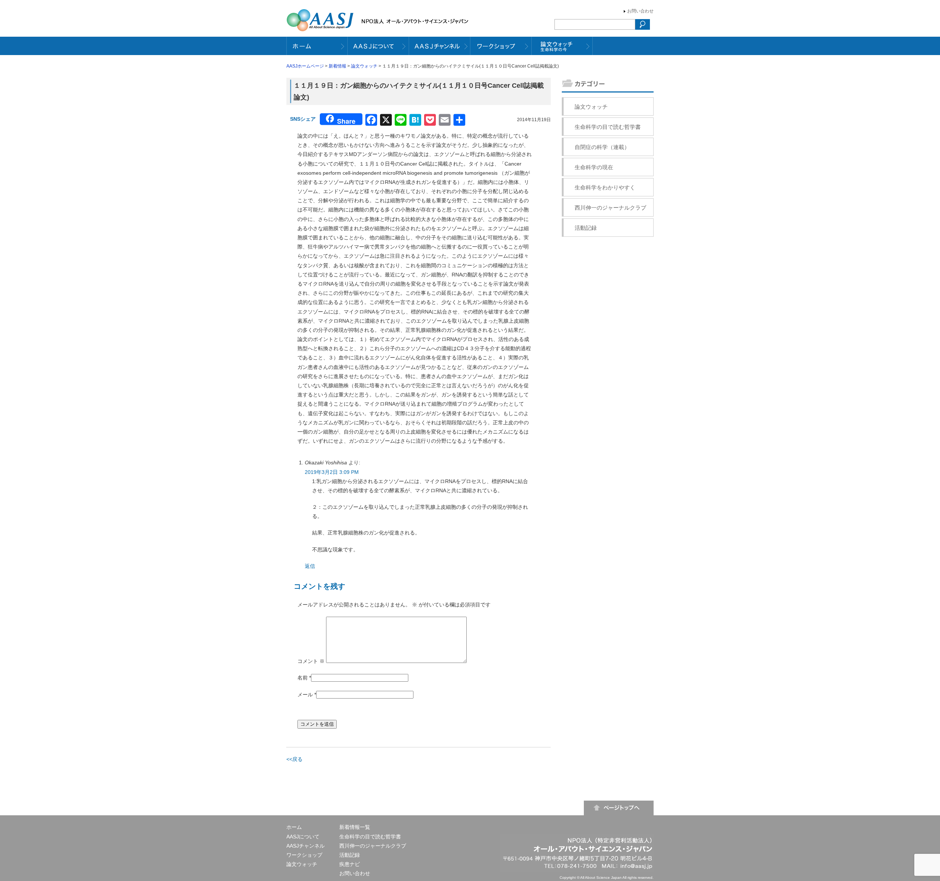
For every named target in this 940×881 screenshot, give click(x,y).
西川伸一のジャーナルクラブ (610, 207)
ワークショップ (304, 855)
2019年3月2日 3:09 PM (332, 472)
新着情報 (337, 66)
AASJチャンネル (305, 846)
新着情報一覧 (354, 827)
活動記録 (586, 228)
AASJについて (302, 837)
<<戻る (294, 759)
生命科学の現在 (594, 167)
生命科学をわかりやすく (605, 187)
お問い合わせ (640, 11)
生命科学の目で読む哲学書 (608, 127)
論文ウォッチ (364, 66)
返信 (310, 566)
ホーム (294, 827)
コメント (311, 661)
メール (305, 694)
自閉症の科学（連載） (602, 147)
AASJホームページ (305, 66)
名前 (302, 678)
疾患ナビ (349, 864)
